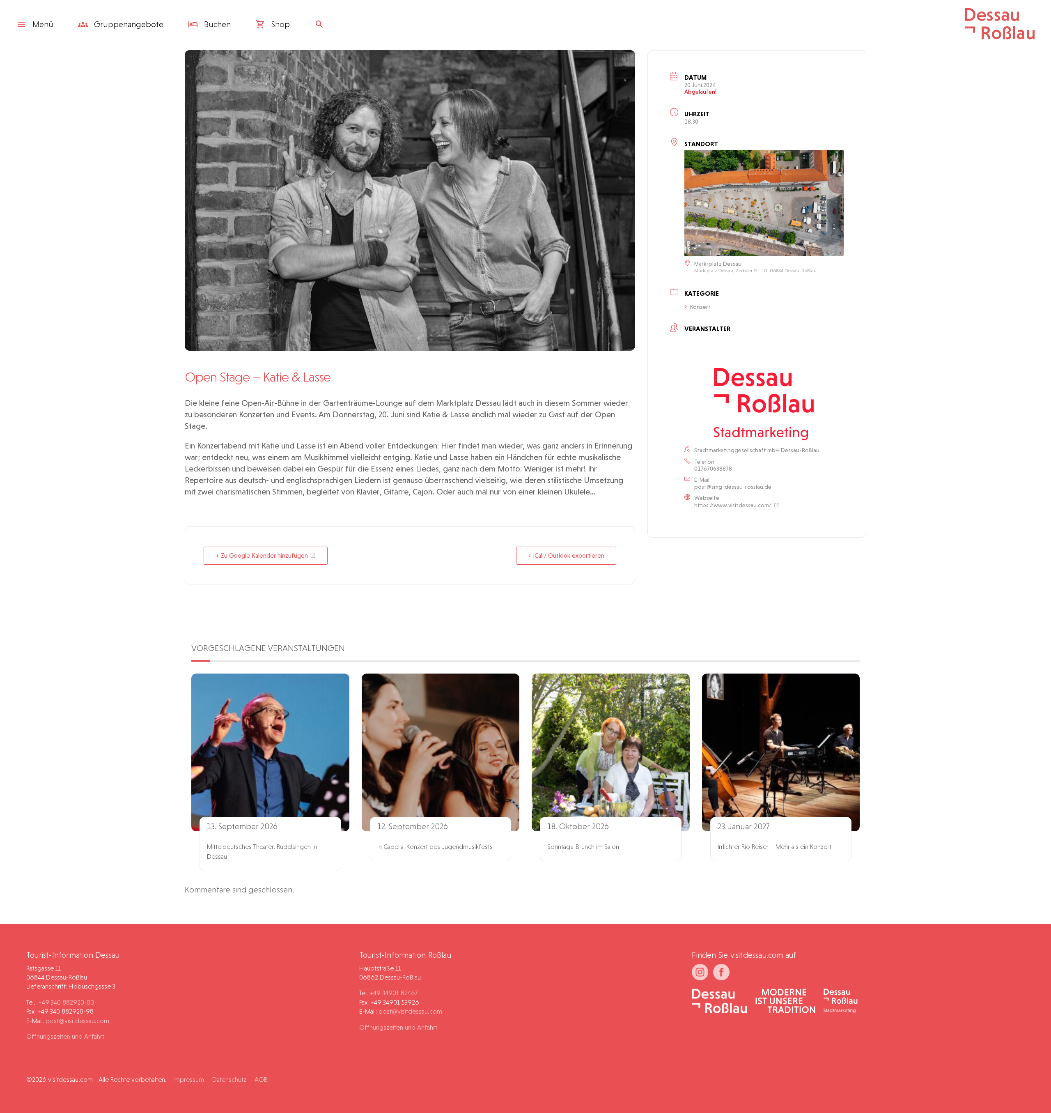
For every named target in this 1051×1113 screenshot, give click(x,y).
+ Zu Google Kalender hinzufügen (262, 555)
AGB (261, 1079)
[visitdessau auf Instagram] (700, 972)
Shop (279, 24)
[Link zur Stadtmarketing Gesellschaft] (841, 1002)
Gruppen (127, 24)
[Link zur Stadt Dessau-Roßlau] (719, 1002)
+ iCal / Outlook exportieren (566, 555)
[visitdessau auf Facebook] (721, 972)
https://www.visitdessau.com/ (732, 505)
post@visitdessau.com (77, 1021)
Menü (42, 24)
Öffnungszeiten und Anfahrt (65, 1036)
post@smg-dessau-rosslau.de (732, 486)
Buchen (216, 24)
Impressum (188, 1079)
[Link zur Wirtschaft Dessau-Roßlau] (785, 1002)
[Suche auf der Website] (321, 24)
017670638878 (713, 468)
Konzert (700, 307)
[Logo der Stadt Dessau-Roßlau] (1000, 36)
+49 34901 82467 (393, 993)
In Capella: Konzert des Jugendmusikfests (435, 847)
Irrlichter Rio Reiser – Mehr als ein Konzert (774, 847)
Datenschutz (229, 1079)
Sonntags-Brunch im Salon (583, 847)
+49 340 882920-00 (66, 1002)
